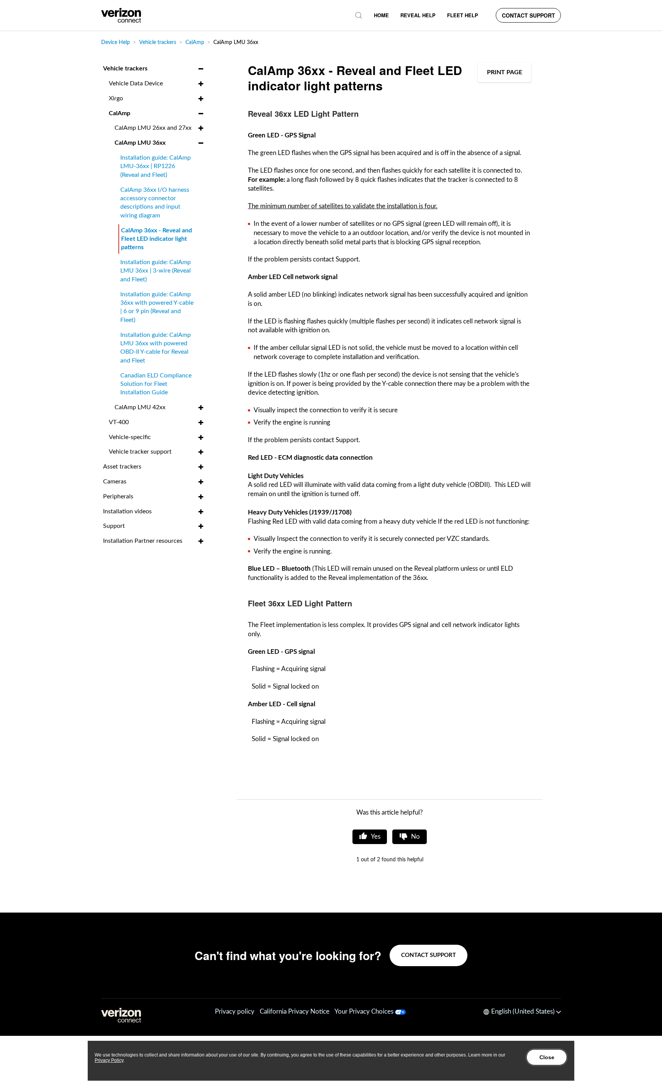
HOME (381, 15)
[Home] (121, 15)
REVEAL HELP (418, 15)
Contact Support (528, 15)
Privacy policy (234, 1011)
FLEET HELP (462, 15)
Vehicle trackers (158, 42)
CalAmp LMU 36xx (235, 42)
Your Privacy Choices (364, 1011)
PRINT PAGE (504, 72)
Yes (375, 836)
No (415, 836)
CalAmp (194, 42)
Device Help (115, 42)
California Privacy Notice (294, 1011)
